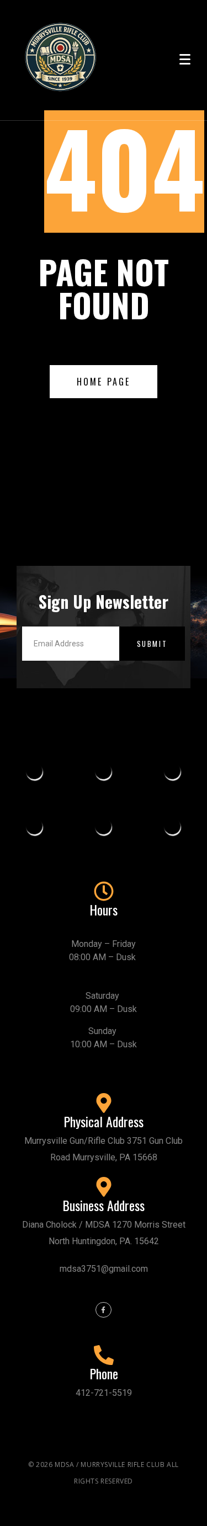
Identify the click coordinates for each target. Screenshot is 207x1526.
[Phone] (104, 1355)
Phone (103, 1373)
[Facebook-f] (103, 1310)
